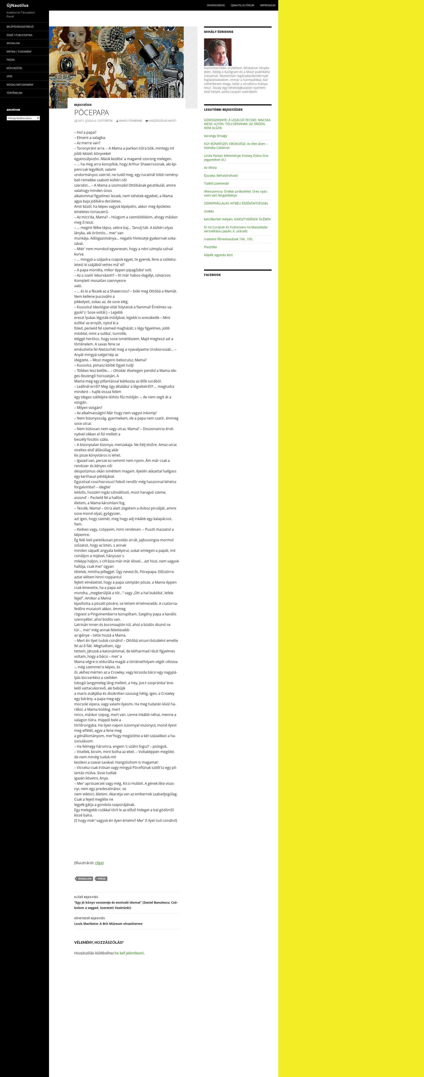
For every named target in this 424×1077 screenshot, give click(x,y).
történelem (14, 92)
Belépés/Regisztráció (20, 26)
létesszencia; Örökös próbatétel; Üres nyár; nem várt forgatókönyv (236, 193)
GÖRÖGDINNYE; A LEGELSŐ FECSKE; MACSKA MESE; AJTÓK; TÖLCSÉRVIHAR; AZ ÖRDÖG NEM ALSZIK (237, 124)
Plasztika (210, 247)
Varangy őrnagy (215, 136)
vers (9, 76)
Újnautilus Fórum (242, 5)
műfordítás (14, 68)
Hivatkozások (216, 5)
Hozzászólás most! (162, 121)
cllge (98, 862)
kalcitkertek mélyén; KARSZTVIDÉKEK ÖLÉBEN (237, 219)
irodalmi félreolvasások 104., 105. (228, 239)
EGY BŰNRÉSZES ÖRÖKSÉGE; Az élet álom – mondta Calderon (236, 146)
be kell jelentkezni (129, 953)
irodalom (84, 878)
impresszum (267, 5)
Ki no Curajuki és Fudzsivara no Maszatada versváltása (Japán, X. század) (235, 229)
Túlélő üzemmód (216, 183)
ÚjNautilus (17, 5)
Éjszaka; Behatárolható (221, 175)
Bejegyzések (83, 105)
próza (102, 878)
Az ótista (210, 167)
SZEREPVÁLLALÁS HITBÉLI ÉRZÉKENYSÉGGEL (236, 203)
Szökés (209, 211)
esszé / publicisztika (19, 35)
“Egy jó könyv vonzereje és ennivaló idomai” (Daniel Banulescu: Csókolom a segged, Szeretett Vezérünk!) (126, 902)
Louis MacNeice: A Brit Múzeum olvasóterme (108, 921)
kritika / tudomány (19, 51)
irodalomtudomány (20, 84)
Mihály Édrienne (130, 121)
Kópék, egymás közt (218, 255)
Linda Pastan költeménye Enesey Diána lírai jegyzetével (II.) (236, 158)
